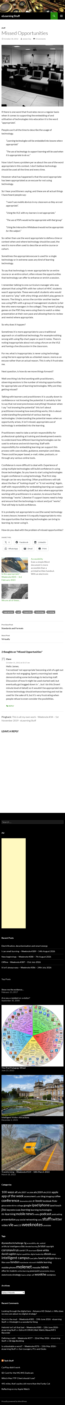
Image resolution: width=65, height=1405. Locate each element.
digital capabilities (23, 1254)
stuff (3, 28)
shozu (52, 1271)
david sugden (9, 1253)
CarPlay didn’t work (11, 1367)
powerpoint (35, 1271)
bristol (41, 1246)
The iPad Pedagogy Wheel (14, 1068)
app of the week (13, 1196)
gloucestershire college (12, 1205)
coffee (57, 1196)
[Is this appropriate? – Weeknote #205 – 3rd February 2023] (15, 564)
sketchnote (7, 1274)
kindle (18, 1210)
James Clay (27, 39)
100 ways (8, 1192)
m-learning (9, 1214)
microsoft (32, 1262)
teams (23, 1275)
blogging (50, 1196)
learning (25, 1209)
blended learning (31, 1246)
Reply (11, 706)
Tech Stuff (9, 1360)
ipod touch (55, 1205)
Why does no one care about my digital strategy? (32, 1312)
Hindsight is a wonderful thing (23, 1322)
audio (38, 1196)
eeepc (54, 1254)
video (5, 1225)
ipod (31, 1258)
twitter (56, 1219)
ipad (35, 1205)
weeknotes (32, 1224)
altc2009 (38, 1192)
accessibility (31, 1243)
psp (17, 1219)
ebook (47, 1253)
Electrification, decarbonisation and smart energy (25, 946)
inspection (28, 612)
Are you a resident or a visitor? (16, 998)
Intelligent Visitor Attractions (15, 1117)
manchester (24, 1262)
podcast (45, 1214)
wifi (33, 1275)
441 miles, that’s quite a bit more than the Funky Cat (26, 1383)
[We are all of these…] (15, 591)
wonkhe (40, 1274)
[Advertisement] (14, 883)
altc (37, 1243)
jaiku (36, 1258)
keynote (11, 1209)
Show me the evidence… (13, 989)
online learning (23, 1271)
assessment (30, 1196)
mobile (20, 1214)
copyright (50, 1246)
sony (40, 1220)
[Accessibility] (45, 566)
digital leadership (37, 1254)
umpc (28, 1275)
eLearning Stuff (11, 16)
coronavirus (10, 1250)
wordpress (51, 1275)
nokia (36, 1214)
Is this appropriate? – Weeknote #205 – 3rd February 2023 (12, 577)
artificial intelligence (11, 1246)
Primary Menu (61, 16)
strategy (16, 1274)
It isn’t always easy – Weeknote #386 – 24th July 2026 (26, 967)
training (51, 612)
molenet (24, 1266)
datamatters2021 (26, 1201)
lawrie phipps (46, 1258)
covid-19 (23, 1250)
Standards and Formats (12, 627)
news (30, 1214)
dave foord (32, 1251)
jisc (4, 1209)
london (15, 1262)
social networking (28, 1219)
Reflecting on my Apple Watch (16, 1389)
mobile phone (9, 1267)
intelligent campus (16, 1258)
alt (16, 1192)
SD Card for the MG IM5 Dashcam (18, 1373)
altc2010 (47, 1192)
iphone (44, 1205)
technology (40, 612)
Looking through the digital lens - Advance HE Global (26, 1311)
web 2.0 (17, 1225)
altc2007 (22, 1192)
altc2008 (30, 1192)
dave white (43, 1250)
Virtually (6, 637)
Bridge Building (16, 1341)
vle (10, 1225)
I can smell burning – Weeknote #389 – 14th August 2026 (28, 951)
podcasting (57, 1214)
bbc (23, 1246)
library (58, 1258)
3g (25, 1243)
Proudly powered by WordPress (14, 1401)
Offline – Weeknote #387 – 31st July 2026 (21, 962)
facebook (47, 1201)
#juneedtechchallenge (12, 1243)
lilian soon (6, 1262)
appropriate (8, 612)
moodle (36, 1267)
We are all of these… (11, 600)
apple (55, 1192)
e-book (37, 1200)
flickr (54, 1200)
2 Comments (41, 39)
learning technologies (41, 1209)
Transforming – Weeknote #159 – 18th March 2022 (26, 1172)
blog (43, 1196)
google (27, 1205)
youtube (47, 1225)
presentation (9, 1219)
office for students (9, 1271)
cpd (18, 612)
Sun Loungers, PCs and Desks (32, 1349)
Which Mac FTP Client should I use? (18, 1378)
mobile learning (44, 1262)
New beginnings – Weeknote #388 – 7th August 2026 (26, 956)
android (42, 1243)
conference (10, 1200)
